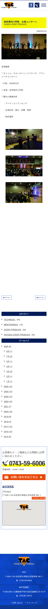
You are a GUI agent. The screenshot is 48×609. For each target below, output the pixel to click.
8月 (9, 351)
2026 (7, 346)
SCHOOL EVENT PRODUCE (17, 334)
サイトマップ (32, 602)
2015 (7, 436)
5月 (9, 361)
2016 (8, 431)
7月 (9, 356)
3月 (9, 371)
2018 (7, 421)
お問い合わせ (17, 602)
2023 (8, 396)
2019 (7, 416)
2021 (7, 406)
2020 (8, 411)
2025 (8, 386)
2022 (8, 401)
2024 (8, 391)
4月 (9, 366)
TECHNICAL (9, 319)
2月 (9, 376)
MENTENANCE (11, 324)
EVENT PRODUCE (12, 329)
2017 (8, 426)
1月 (9, 381)
